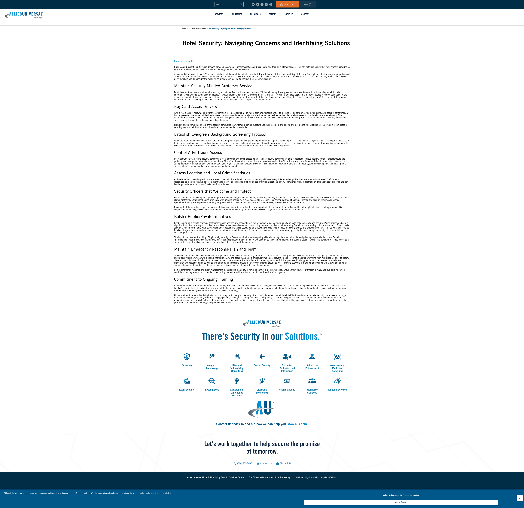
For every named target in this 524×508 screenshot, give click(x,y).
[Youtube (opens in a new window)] (253, 4)
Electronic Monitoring (262, 385)
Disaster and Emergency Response (236, 387)
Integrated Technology (212, 361)
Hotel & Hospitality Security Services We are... (224, 478)
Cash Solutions (287, 384)
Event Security (186, 384)
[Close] (520, 498)
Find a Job (285, 463)
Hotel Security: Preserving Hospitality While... (316, 478)
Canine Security (262, 359)
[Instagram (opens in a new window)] (270, 4)
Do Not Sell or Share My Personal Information (400, 495)
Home (184, 29)
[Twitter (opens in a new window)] (266, 4)
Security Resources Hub (198, 29)
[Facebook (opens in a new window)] (262, 4)
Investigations (212, 384)
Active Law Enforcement (312, 361)
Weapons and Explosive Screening (337, 362)
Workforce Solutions (312, 385)
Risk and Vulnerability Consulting (236, 362)
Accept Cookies (401, 502)
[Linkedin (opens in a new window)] (257, 4)
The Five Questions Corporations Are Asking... (270, 478)
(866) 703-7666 (244, 463)
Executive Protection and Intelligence (287, 362)
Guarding (186, 359)
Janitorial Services (337, 384)
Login (305, 5)
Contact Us (289, 5)
